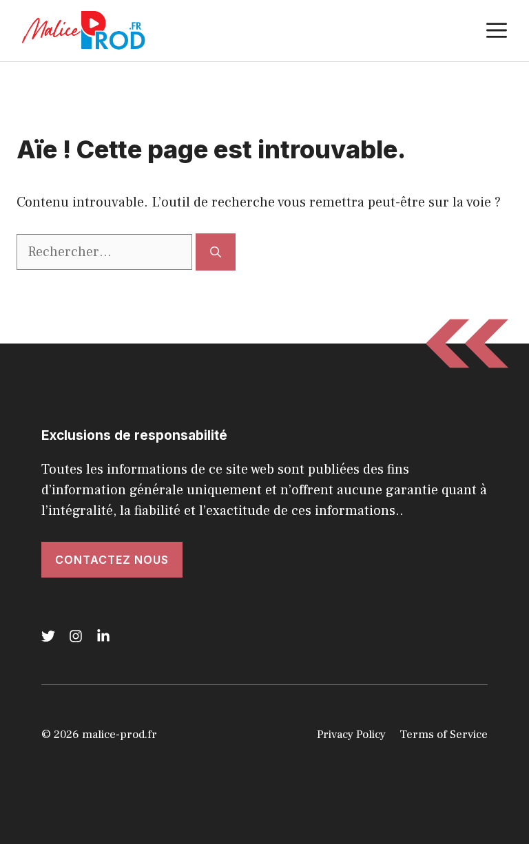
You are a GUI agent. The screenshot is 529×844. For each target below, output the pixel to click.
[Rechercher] (216, 252)
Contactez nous (112, 560)
